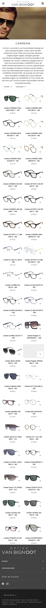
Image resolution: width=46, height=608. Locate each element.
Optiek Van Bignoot (12, 600)
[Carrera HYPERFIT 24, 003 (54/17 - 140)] (12, 528)
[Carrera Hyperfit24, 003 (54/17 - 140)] (12, 402)
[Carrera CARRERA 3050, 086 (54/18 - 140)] (33, 149)
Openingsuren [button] (8, 568)
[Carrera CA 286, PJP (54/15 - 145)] (33, 301)
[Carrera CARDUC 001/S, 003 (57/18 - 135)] (33, 478)
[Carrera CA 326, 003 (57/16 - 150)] (33, 275)
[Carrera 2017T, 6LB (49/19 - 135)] (33, 376)
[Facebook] (3, 584)
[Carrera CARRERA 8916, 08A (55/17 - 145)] (12, 123)
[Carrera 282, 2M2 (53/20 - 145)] (33, 402)
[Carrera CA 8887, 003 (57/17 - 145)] (12, 326)
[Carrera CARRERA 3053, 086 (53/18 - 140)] (33, 225)
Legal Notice (21, 602)
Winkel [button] (5, 561)
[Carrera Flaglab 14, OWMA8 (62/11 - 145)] (33, 326)
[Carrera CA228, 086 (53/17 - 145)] (33, 452)
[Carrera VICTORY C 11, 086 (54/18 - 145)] (12, 225)
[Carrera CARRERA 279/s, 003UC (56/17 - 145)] (12, 98)
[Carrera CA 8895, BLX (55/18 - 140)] (12, 275)
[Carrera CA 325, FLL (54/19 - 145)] (12, 250)
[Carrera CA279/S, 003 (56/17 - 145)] (12, 503)
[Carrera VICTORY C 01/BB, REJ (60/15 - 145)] (33, 250)
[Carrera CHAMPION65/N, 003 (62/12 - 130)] (33, 528)
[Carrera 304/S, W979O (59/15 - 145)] (12, 351)
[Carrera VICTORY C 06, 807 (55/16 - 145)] (33, 174)
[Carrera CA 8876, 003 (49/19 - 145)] (12, 301)
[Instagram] (7, 584)
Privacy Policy (8, 602)
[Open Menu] (5, 3)
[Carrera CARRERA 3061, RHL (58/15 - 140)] (33, 98)
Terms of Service (9, 604)
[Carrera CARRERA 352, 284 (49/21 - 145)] (12, 199)
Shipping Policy (35, 602)
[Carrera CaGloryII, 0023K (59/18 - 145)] (12, 376)
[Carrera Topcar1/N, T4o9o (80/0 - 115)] (12, 427)
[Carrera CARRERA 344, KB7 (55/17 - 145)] (12, 174)
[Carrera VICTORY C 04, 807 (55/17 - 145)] (33, 199)
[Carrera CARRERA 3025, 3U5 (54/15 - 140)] (12, 149)
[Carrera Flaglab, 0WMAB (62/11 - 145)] (33, 351)
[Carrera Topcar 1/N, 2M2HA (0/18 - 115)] (12, 478)
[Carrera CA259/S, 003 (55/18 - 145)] (33, 503)
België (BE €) (9, 595)
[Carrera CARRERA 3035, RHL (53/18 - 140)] (33, 123)
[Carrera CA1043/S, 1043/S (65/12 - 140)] (12, 452)
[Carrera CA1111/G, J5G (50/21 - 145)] (33, 427)
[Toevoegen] (19, 101)
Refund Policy (32, 600)
